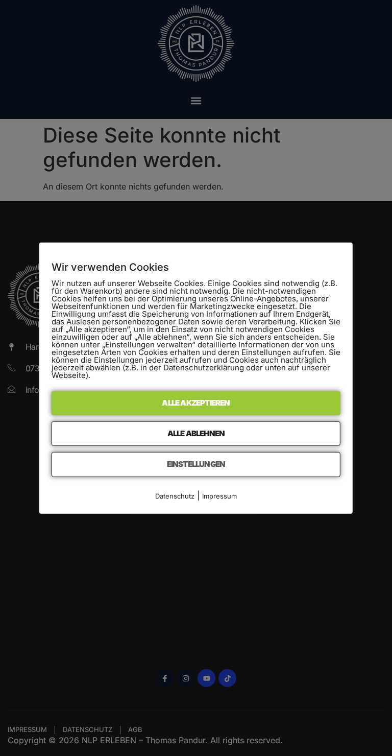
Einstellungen (196, 464)
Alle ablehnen (196, 433)
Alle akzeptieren (196, 403)
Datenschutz (174, 495)
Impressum (219, 495)
